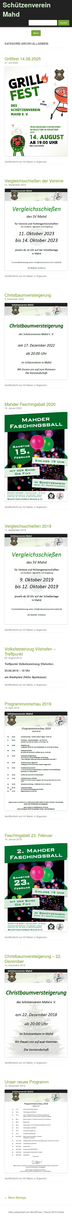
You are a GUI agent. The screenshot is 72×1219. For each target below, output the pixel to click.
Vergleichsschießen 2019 (28, 526)
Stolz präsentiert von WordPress (25, 1212)
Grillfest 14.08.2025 (23, 59)
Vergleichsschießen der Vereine (34, 181)
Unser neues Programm (27, 1082)
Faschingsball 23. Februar (28, 835)
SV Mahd (28, 161)
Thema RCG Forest (54, 1212)
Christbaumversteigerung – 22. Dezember (33, 958)
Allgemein (41, 161)
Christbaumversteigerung (28, 295)
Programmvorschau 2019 (28, 704)
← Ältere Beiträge (15, 1197)
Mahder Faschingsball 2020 (30, 404)
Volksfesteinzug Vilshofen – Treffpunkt (30, 651)
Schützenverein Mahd (27, 9)
